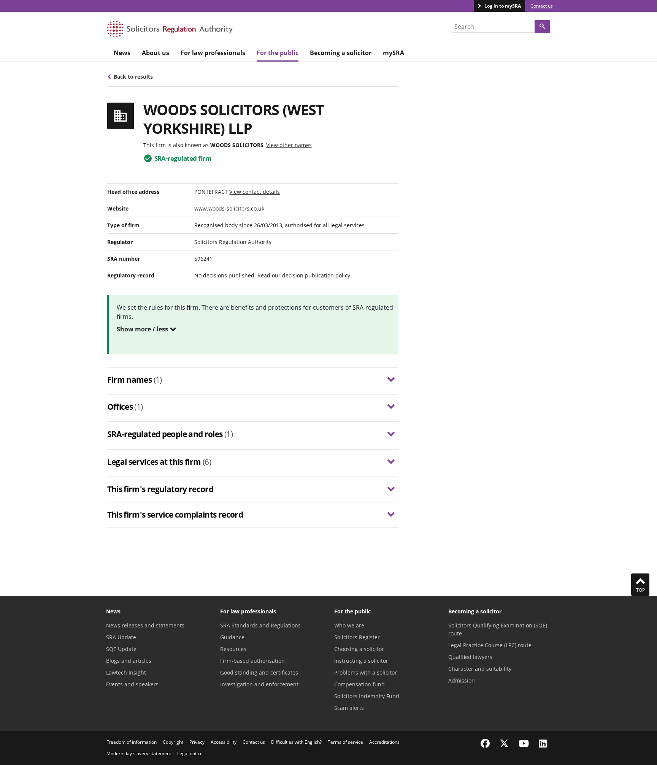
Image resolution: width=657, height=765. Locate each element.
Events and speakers (132, 684)
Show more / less (142, 329)
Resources (233, 649)
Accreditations (384, 742)
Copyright (173, 742)
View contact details (254, 191)
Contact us (541, 6)
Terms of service (345, 742)
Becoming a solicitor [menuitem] (340, 53)
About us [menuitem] (155, 53)
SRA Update (121, 637)
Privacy (197, 742)
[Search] (542, 26)
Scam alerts (349, 707)
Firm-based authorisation (252, 660)
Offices (125, 406)
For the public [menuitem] (277, 53)
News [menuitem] (122, 53)
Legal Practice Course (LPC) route (490, 645)
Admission (461, 680)
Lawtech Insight (126, 672)
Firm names (134, 379)
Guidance (232, 637)
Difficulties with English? (296, 742)
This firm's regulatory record (160, 489)
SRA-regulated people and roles (170, 434)
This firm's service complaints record (175, 514)
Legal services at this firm (159, 461)
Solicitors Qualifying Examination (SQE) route (497, 629)
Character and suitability (479, 668)
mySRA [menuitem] (393, 53)
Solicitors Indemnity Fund (366, 696)
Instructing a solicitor (361, 660)
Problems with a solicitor (365, 672)
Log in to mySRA (502, 6)
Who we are (349, 625)
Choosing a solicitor (359, 649)
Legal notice (190, 753)
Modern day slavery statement (138, 753)
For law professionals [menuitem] (213, 53)
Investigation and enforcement (259, 684)
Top (640, 590)
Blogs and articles (128, 660)
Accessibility (223, 742)
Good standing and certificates (259, 672)
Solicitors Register (357, 637)
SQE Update (121, 649)
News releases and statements (145, 625)
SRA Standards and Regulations (260, 625)
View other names (289, 145)
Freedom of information (131, 742)
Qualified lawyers (470, 656)
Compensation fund (359, 684)
